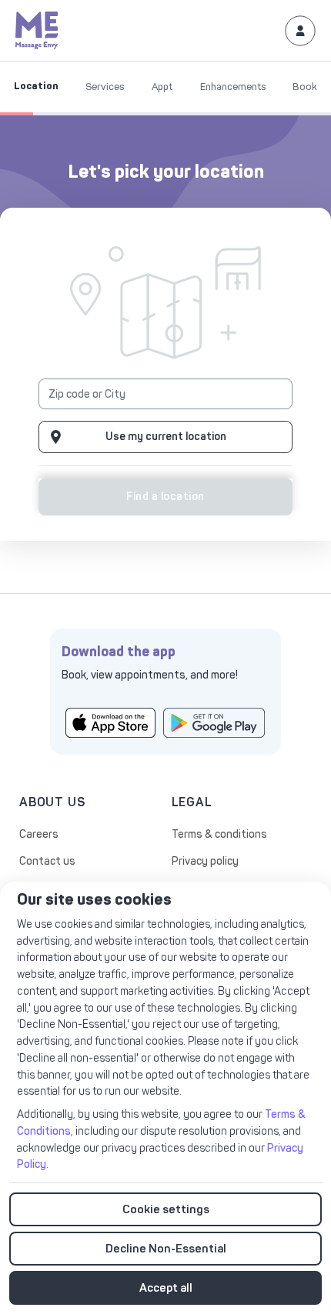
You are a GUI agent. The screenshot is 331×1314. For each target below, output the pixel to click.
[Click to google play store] (214, 722)
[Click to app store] (110, 722)
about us (52, 802)
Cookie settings (165, 1209)
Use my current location (165, 436)
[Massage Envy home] (37, 29)
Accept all (165, 1288)
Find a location (165, 496)
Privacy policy (205, 861)
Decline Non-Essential (165, 1249)
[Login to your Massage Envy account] (300, 29)
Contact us (47, 861)
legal (192, 802)
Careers (39, 834)
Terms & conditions (219, 834)
